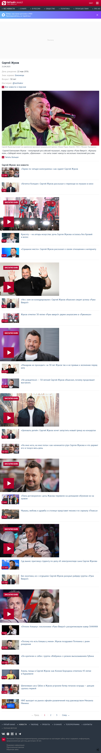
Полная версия (10, 728)
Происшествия (81, 9)
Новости (23, 724)
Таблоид (34, 724)
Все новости (9, 9)
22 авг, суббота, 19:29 (12, 4)
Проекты (46, 724)
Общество (50, 9)
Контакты (87, 724)
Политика (65, 9)
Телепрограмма (72, 724)
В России (36, 9)
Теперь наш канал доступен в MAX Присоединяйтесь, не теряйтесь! (19, 15)
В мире (23, 9)
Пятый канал (9, 724)
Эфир (91, 3)
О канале (58, 724)
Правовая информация (15, 745)
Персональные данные (15, 747)
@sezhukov (18, 83)
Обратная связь (13, 749)
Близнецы (19, 75)
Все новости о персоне (15, 87)
